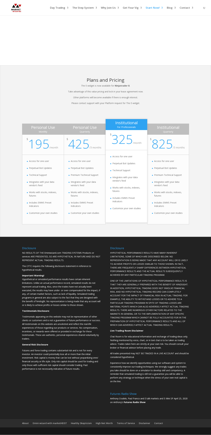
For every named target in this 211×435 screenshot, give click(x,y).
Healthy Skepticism (81, 423)
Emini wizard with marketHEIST (50, 423)
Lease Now (105, 49)
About (25, 423)
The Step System (83, 8)
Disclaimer (144, 423)
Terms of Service (126, 423)
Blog (170, 8)
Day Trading (57, 8)
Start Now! (153, 8)
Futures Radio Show (135, 402)
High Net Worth (104, 423)
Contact (185, 8)
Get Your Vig (131, 8)
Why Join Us (108, 8)
